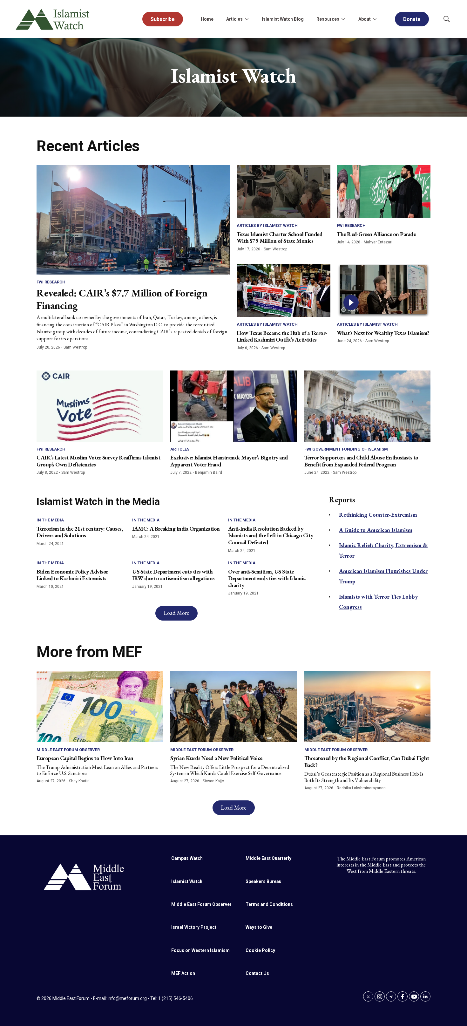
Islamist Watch (186, 881)
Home (207, 19)
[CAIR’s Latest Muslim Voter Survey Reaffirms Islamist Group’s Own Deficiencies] (100, 405)
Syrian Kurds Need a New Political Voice (216, 758)
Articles (179, 449)
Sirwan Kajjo (213, 781)
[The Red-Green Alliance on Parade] (383, 191)
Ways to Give (259, 927)
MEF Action (183, 973)
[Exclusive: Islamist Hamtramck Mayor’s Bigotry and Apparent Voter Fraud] (233, 405)
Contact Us (257, 973)
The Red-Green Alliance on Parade (376, 234)
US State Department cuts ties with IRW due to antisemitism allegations (173, 575)
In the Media (50, 520)
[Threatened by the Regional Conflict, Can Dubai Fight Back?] (367, 706)
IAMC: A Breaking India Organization (176, 528)
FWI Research (51, 282)
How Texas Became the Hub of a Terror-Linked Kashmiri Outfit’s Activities (282, 336)
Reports (342, 500)
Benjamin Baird (208, 472)
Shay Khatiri (79, 781)
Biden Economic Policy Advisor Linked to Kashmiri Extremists (72, 575)
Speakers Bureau (263, 881)
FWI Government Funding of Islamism (346, 449)
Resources (327, 19)
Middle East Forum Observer (68, 749)
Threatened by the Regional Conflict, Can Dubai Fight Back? (366, 761)
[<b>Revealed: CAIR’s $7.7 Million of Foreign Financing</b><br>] (133, 219)
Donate (412, 19)
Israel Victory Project (193, 927)
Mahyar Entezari (378, 242)
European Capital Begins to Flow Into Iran (85, 758)
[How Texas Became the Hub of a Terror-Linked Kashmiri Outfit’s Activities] (283, 290)
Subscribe (163, 19)
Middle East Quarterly (268, 858)
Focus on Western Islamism (200, 950)
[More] (246, 19)
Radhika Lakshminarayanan (361, 788)
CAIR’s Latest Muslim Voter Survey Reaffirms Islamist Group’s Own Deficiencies (98, 461)
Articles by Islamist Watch (267, 225)
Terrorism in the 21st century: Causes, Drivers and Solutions (80, 532)
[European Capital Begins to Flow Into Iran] (100, 706)
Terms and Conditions (269, 904)
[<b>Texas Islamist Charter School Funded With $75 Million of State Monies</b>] (283, 191)
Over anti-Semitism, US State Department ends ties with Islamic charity (267, 578)
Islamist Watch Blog (283, 19)
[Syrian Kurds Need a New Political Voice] (233, 706)
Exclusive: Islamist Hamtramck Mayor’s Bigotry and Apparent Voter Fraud (229, 461)
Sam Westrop (75, 347)
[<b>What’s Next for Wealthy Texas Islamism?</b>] (383, 290)
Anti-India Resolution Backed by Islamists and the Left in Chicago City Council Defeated (270, 535)
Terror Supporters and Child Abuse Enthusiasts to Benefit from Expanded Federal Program (361, 461)
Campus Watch (187, 858)
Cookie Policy (260, 950)
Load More (176, 612)
